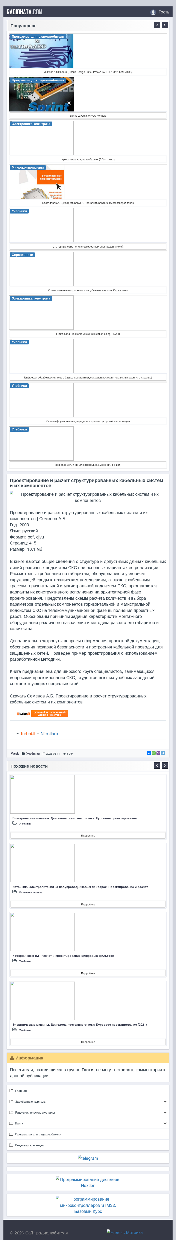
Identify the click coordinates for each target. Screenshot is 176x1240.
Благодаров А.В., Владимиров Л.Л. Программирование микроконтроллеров (88, 203)
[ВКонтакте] (149, 753)
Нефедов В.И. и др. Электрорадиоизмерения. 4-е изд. (88, 464)
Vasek (15, 753)
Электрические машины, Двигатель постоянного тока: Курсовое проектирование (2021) (79, 1024)
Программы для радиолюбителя (38, 1134)
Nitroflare (49, 733)
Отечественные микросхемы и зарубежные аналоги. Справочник (88, 290)
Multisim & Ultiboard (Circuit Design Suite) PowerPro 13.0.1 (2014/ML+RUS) (88, 72)
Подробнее (88, 835)
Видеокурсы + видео (29, 1145)
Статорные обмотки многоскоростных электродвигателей (88, 246)
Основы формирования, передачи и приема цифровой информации (88, 421)
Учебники (33, 753)
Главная (21, 1090)
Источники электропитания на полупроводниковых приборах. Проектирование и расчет (80, 886)
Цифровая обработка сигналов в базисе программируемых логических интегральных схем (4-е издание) (88, 377)
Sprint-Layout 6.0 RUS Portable (88, 115)
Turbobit (27, 733)
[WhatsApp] (154, 753)
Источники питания (30, 892)
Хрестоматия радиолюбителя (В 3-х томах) (88, 159)
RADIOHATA (24, 12)
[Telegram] (163, 753)
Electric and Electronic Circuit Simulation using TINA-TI (88, 333)
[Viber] (158, 753)
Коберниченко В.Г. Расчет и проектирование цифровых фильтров (63, 955)
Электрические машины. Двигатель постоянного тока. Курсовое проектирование (74, 818)
